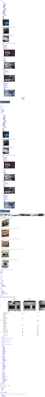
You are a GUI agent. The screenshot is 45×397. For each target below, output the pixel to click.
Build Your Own (23, 97)
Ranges (4, 3)
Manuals (3, 376)
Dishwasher (5, 18)
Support (2, 378)
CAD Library (4, 375)
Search (1, 107)
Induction (2, 281)
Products (2, 345)
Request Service (5, 86)
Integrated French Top (3, 286)
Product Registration (5, 380)
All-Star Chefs (5, 47)
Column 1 (4, 44)
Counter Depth (5, 15)
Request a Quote (3, 110)
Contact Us (4, 382)
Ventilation (4, 348)
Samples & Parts (5, 73)
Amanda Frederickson (5, 366)
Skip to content (1, 212)
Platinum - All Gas (3, 291)
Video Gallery (5, 45)
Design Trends (5, 46)
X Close (1, 0)
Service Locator (5, 87)
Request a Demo (5, 84)
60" (1, 276)
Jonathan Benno (4, 369)
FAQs (4, 88)
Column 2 (4, 59)
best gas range (15, 392)
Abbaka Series (5, 9)
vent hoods (10, 392)
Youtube (2, 390)
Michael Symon (4, 368)
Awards (3, 372)
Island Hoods (5, 8)
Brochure (5, 70)
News (2, 370)
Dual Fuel (2, 280)
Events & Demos (5, 60)
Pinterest (2, 388)
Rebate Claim (5, 85)
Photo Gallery (4, 359)
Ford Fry (3, 364)
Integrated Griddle (3, 285)
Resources (2, 374)
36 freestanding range (23, 392)
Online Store (23, 99)
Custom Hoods (5, 10)
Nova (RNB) (2, 292)
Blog (4, 58)
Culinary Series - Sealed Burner (4, 293)
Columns (5, 14)
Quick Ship (23, 98)
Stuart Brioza (4, 367)
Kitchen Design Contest (6, 48)
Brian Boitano (4, 363)
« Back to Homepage (2, 209)
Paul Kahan (4, 365)
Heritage (3, 357)
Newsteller (1, 385)
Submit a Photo (4, 361)
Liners (3, 350)
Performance (4, 356)
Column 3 (4, 49)
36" (1, 275)
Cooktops (5, 4)
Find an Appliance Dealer (6, 83)
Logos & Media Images (6, 71)
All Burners (2, 284)
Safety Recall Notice (3, 395)
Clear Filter (1, 282)
